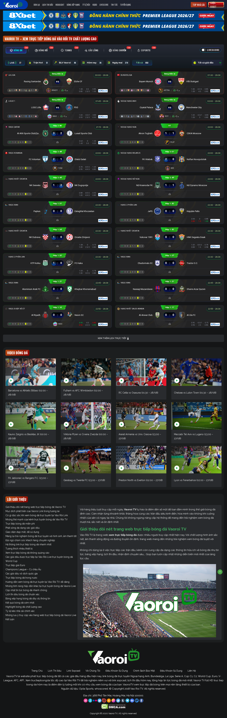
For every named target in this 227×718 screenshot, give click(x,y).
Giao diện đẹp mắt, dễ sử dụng (22, 532)
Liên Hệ (192, 670)
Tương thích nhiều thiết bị (19, 548)
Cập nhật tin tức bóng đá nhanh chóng (26, 590)
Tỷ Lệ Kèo (86, 4)
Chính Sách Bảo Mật (144, 670)
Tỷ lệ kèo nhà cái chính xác (20, 611)
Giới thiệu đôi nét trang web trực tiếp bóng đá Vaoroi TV (35, 507)
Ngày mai (120, 62)
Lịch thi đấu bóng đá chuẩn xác (22, 594)
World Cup (11, 561)
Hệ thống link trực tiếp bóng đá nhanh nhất (28, 544)
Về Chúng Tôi (93, 670)
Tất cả (142, 62)
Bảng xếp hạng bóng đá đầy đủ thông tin (27, 598)
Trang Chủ (37, 670)
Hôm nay (94, 62)
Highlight (60, 4)
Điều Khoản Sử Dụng (117, 670)
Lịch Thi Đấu (47, 4)
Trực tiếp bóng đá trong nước (21, 577)
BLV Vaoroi (67, 62)
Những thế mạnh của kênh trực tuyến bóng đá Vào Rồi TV (36, 519)
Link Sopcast (73, 670)
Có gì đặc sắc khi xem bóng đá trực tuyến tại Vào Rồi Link (36, 515)
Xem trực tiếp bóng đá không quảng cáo (27, 552)
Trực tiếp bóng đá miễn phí (20, 523)
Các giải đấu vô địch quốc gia (21, 573)
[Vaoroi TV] (16, 4)
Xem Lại (37, 4)
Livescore (104, 4)
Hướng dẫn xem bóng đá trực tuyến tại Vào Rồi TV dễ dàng (37, 582)
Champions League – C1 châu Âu (23, 569)
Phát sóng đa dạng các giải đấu (22, 527)
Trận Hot (40, 62)
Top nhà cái (199, 4)
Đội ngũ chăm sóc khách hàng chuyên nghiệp (30, 540)
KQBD (95, 4)
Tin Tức (114, 4)
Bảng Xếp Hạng (73, 4)
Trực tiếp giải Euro (15, 565)
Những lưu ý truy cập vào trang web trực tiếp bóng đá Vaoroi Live (40, 615)
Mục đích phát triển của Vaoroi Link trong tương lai (32, 511)
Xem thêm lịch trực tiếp (112, 338)
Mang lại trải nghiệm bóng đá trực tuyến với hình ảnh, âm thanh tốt (40, 536)
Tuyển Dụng (125, 4)
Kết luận (9, 619)
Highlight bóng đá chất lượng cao (23, 607)
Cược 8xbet (213, 4)
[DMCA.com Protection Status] (113, 706)
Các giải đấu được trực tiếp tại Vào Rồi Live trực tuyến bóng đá (39, 557)
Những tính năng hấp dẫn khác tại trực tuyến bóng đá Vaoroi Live (40, 586)
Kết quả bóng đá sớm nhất (19, 602)
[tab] (16, 50)
